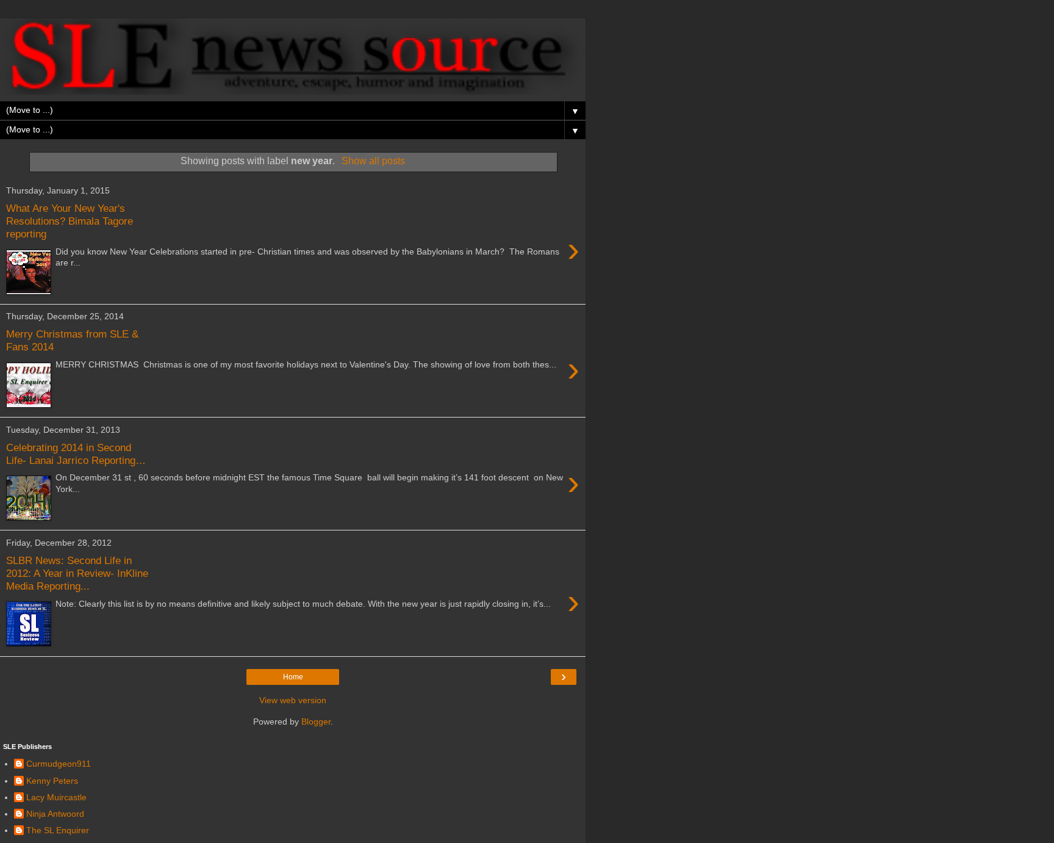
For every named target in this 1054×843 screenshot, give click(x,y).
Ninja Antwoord (55, 814)
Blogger (316, 721)
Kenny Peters (52, 781)
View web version (292, 700)
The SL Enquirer (57, 830)
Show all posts (373, 161)
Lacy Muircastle (56, 797)
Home (293, 677)
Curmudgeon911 (58, 764)
